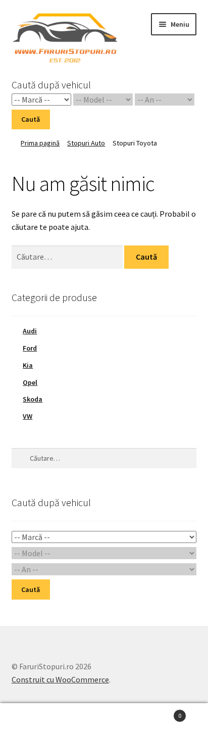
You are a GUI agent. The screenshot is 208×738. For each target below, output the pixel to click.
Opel (30, 382)
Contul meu (34, 721)
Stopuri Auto (86, 142)
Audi (30, 330)
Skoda (32, 399)
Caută (30, 119)
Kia (28, 365)
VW (27, 416)
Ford (30, 348)
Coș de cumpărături (160, 712)
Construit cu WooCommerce (60, 679)
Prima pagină (40, 142)
